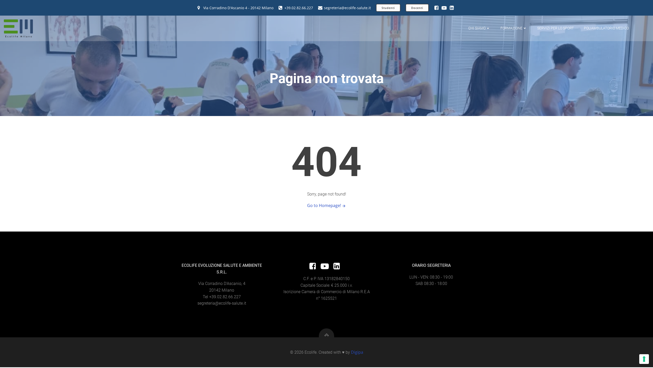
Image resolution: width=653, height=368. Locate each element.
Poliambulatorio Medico (606, 28)
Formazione (511, 28)
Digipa (357, 352)
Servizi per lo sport (555, 28)
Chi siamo (477, 28)
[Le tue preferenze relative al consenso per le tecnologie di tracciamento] (644, 359)
